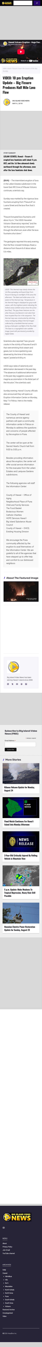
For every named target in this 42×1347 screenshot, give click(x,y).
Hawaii (5, 1273)
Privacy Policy (7, 1247)
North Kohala (9, 1290)
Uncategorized (8, 1313)
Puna (7, 1296)
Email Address (10, 741)
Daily (4, 1270)
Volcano (8, 1306)
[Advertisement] (21, 23)
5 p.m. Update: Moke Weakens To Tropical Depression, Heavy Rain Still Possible (19, 892)
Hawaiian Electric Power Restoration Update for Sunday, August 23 (19, 928)
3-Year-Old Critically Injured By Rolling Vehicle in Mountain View (20, 857)
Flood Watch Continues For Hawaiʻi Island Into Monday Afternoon (18, 823)
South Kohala (9, 1300)
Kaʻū (6, 1283)
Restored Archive (9, 1310)
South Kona (9, 1303)
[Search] (36, 3)
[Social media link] (8, 684)
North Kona (9, 1293)
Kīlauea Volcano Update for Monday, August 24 (19, 789)
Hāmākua (8, 1276)
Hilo (6, 1280)
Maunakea (8, 1286)
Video (4, 1316)
